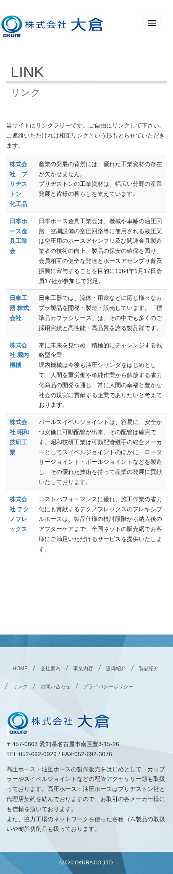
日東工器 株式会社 (19, 307)
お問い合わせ (55, 686)
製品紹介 (149, 668)
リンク (20, 686)
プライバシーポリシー (108, 686)
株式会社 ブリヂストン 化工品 (18, 184)
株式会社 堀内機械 (19, 355)
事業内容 (83, 668)
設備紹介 (116, 668)
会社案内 (50, 668)
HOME (20, 668)
